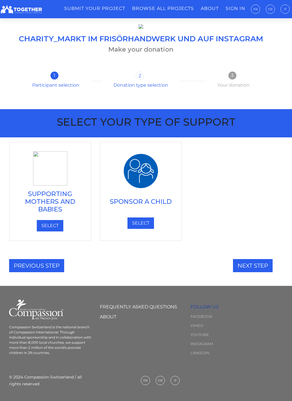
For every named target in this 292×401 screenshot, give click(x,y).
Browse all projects (163, 8)
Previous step (37, 265)
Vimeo (196, 325)
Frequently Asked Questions (138, 307)
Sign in (235, 8)
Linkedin (200, 353)
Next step (253, 265)
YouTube (199, 334)
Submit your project (94, 8)
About (210, 8)
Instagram (201, 343)
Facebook (201, 316)
